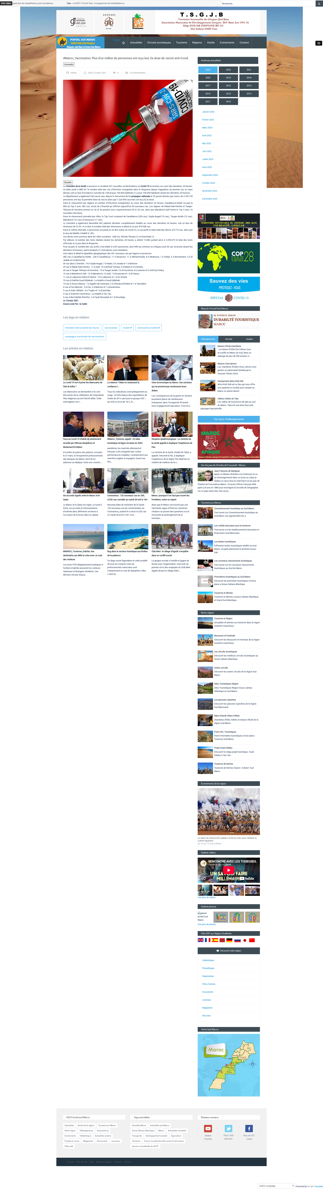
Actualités (136, 42)
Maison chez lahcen (227, 363)
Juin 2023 (206, 151)
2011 (208, 101)
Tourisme (181, 42)
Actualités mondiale (177, 1130)
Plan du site (81, 1162)
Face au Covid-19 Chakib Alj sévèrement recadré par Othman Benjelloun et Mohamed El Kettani (82, 443)
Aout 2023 (207, 167)
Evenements (227, 42)
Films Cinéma (208, 984)
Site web (206, 1015)
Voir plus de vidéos (207, 897)
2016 (228, 85)
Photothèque (208, 968)
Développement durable (156, 1136)
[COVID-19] (229, 291)
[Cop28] (229, 257)
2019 (228, 77)
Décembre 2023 (209, 198)
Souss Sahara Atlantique (143, 1130)
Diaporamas (208, 976)
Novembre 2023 (209, 191)
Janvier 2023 (208, 112)
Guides (249, 339)
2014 (208, 93)
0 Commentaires (138, 72)
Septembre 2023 (210, 175)
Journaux (206, 1000)
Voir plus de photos (207, 924)
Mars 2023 (207, 127)
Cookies (117, 1162)
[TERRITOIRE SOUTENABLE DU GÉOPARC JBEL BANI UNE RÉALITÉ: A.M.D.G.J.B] (229, 226)
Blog (92, 1162)
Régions (197, 42)
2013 (228, 93)
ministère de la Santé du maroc (82, 327)
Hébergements (208, 339)
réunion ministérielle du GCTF (145, 1146)
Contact (244, 42)
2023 (208, 69)
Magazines (207, 1007)
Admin (74, 72)
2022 (228, 69)
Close (116, 40)
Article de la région (86, 1125)
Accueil (70, 1162)
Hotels (211, 42)
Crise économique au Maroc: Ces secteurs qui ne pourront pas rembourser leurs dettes (172, 386)
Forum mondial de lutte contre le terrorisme (164, 1141)
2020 (208, 77)
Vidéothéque (208, 960)
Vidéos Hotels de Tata (228, 398)
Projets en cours (72, 1141)
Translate (318, 1186)
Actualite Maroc (139, 1125)
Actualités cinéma (103, 1136)
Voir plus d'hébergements (229, 419)
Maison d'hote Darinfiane (229, 346)
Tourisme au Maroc (107, 1125)
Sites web (69, 1146)
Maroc (161, 1130)
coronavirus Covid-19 (148, 327)
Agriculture (176, 1136)
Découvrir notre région (230, 950)
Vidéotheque (85, 1136)
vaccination (111, 327)
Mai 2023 (206, 143)
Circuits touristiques (159, 42)
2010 (228, 101)
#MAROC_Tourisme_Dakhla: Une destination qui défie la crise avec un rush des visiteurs (82, 555)
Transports (137, 1136)
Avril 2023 (206, 135)
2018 (249, 77)
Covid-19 (127, 327)
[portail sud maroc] (78, 42)
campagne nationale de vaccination (84, 336)
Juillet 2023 (207, 159)
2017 (208, 85)
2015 (249, 85)
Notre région (70, 1130)
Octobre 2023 (208, 183)
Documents (207, 992)
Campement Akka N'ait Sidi (230, 381)
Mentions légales (104, 1162)
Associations (103, 1130)
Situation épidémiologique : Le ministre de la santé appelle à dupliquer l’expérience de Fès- (172, 443)
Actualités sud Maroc (159, 1125)
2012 (249, 93)
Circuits (228, 339)
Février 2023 (208, 119)
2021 (249, 69)
